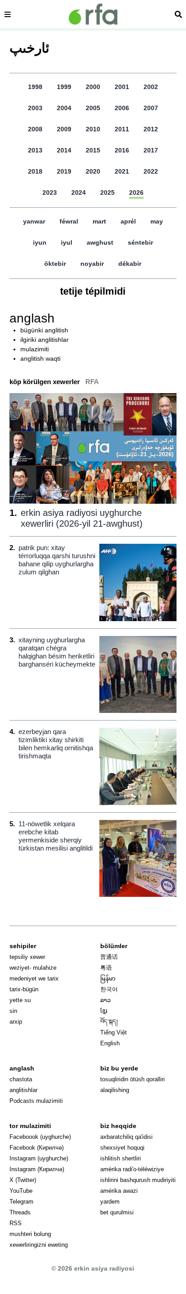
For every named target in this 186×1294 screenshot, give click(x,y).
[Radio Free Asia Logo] (93, 14)
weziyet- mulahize (32, 967)
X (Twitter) (22, 1180)
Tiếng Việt (113, 1032)
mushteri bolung (30, 1234)
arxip (15, 1021)
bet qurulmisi (117, 1212)
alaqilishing (114, 1090)
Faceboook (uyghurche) (40, 1136)
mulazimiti (34, 349)
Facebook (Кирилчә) (36, 1147)
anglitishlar (23, 1090)
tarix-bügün (23, 989)
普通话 (109, 957)
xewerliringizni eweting (38, 1244)
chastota (20, 1079)
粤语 (106, 967)
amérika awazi (119, 1190)
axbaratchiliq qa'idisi (126, 1136)
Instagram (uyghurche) (38, 1158)
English (110, 1043)
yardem (110, 1201)
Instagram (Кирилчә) (36, 1169)
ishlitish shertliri (120, 1158)
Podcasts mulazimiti (36, 1100)
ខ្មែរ (103, 1010)
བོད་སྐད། (109, 1021)
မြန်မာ (108, 978)
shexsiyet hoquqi (122, 1147)
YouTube (21, 1190)
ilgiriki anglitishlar (44, 339)
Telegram (21, 1201)
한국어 (109, 989)
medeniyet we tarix (34, 978)
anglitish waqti (40, 358)
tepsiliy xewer (27, 957)
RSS (15, 1223)
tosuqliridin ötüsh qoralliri (132, 1079)
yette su (20, 1000)
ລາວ (105, 1000)
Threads (20, 1212)
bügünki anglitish (44, 330)
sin (13, 1010)
